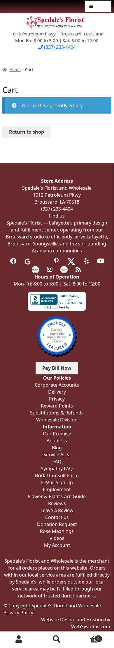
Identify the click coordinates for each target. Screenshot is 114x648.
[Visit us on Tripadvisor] (41, 261)
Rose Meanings (57, 531)
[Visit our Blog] (78, 269)
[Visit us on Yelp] (86, 261)
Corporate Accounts (57, 385)
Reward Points (57, 406)
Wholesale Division (57, 420)
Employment (57, 489)
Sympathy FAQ (57, 468)
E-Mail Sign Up (57, 482)
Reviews (57, 503)
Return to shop (26, 132)
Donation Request (57, 524)
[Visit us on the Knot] (35, 269)
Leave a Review (57, 510)
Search (57, 639)
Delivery (57, 392)
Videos (57, 538)
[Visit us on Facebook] (13, 261)
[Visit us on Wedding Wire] (64, 269)
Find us (57, 216)
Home (15, 69)
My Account (19, 639)
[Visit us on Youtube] (100, 261)
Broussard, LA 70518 (56, 202)
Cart (87, 636)
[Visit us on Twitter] (71, 261)
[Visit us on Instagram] (49, 269)
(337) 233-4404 (59, 47)
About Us (57, 440)
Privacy (57, 399)
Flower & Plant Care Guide (57, 496)
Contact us (57, 517)
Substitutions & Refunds (57, 413)
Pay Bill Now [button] (56, 368)
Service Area (57, 454)
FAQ (57, 461)
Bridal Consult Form (57, 475)
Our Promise (57, 433)
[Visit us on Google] (27, 261)
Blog (57, 447)
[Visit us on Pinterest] (56, 261)
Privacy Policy (18, 612)
